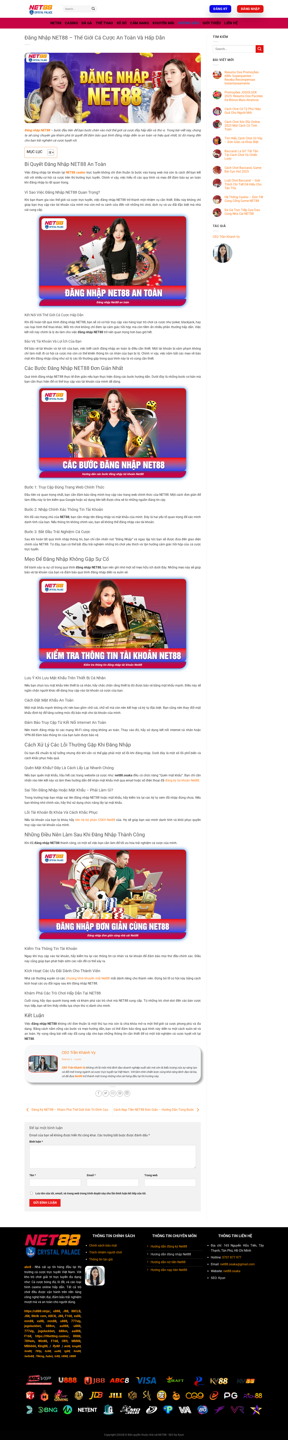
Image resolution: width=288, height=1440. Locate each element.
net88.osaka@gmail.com (237, 1264)
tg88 (67, 1351)
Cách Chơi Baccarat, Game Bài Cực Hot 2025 (243, 169)
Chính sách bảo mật (103, 1245)
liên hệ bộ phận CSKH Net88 (95, 820)
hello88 (29, 1356)
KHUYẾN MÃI (163, 23)
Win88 (42, 1341)
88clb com (38, 1316)
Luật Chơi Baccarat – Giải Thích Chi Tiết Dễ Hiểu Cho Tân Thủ (243, 184)
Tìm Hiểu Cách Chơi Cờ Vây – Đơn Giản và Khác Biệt (244, 140)
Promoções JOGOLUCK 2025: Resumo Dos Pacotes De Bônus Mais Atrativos (244, 96)
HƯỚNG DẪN (188, 23)
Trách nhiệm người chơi (105, 1252)
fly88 (56, 1346)
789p (38, 1351)
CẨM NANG (139, 23)
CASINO (71, 23)
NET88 (55, 23)
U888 (64, 1356)
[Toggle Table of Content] (48, 152)
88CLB (76, 1311)
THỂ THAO (104, 23)
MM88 (76, 1341)
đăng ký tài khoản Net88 (182, 780)
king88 (76, 1346)
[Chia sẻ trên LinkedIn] (127, 1093)
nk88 (67, 1346)
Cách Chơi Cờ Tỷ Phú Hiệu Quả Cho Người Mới (243, 111)
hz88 (48, 1351)
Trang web (151, 1175)
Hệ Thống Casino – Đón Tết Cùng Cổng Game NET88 (244, 199)
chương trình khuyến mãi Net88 (88, 978)
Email (91, 1175)
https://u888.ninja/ (37, 1311)
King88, (43, 1346)
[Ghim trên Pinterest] (120, 1093)
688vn (50, 1326)
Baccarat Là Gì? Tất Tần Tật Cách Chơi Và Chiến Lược (241, 154)
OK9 (65, 1341)
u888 (56, 1311)
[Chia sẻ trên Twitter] (105, 1093)
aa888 (64, 1326)
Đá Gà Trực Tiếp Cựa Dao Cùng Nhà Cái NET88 (242, 212)
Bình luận (36, 1141)
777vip (76, 1321)
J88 (65, 1311)
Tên (32, 1175)
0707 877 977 (231, 1257)
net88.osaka (231, 1271)
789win (29, 1341)
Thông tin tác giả (101, 1259)
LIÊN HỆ (230, 23)
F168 (68, 1316)
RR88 (77, 1336)
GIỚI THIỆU (212, 23)
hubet (49, 1356)
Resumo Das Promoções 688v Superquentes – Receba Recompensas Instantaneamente (242, 77)
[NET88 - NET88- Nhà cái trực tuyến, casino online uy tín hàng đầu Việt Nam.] (40, 9)
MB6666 (30, 1346)
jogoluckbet (32, 1326)
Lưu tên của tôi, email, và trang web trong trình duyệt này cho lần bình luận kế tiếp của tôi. (90, 1193)
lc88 (57, 1356)
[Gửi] (93, 9)
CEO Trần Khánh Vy (78, 1052)
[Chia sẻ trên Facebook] (98, 1093)
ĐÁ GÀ (87, 23)
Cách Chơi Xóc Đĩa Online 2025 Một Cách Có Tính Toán (242, 125)
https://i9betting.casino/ (52, 1336)
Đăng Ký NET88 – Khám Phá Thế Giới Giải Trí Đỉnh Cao (69, 1110)
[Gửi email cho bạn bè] (113, 1093)
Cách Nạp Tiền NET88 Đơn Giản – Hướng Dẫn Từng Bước (154, 1110)
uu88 (57, 1351)
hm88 (27, 1351)
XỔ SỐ (122, 23)
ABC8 (52, 1316)
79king (39, 1356)
